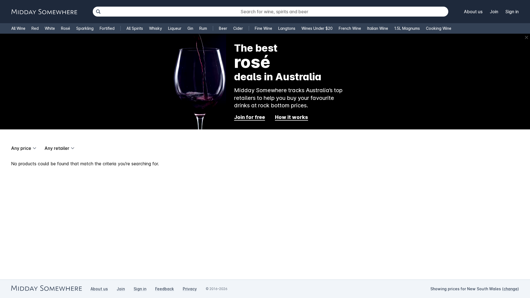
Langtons (286, 28)
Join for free (249, 117)
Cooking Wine (438, 28)
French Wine (350, 28)
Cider (238, 28)
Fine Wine (263, 28)
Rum (203, 28)
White (50, 28)
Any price (21, 148)
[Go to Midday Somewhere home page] (44, 12)
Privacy (190, 288)
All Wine (18, 28)
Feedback (164, 288)
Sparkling (85, 28)
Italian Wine (377, 28)
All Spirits (134, 28)
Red (35, 28)
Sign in (512, 11)
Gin (190, 28)
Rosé (65, 28)
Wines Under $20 (317, 28)
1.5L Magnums (407, 28)
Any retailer (56, 148)
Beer (223, 28)
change (511, 288)
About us (473, 11)
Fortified (107, 28)
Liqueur (174, 28)
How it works (291, 117)
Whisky (155, 28)
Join (494, 11)
